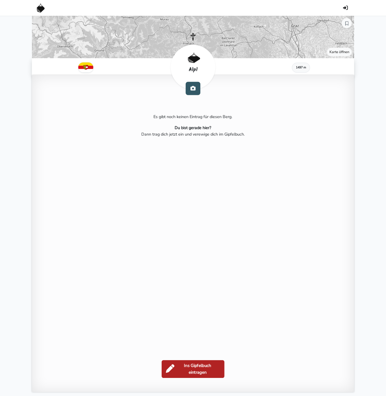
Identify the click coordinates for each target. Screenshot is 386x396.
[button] (193, 37)
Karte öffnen (339, 51)
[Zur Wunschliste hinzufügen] (347, 23)
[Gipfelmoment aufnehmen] (193, 88)
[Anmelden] (345, 8)
